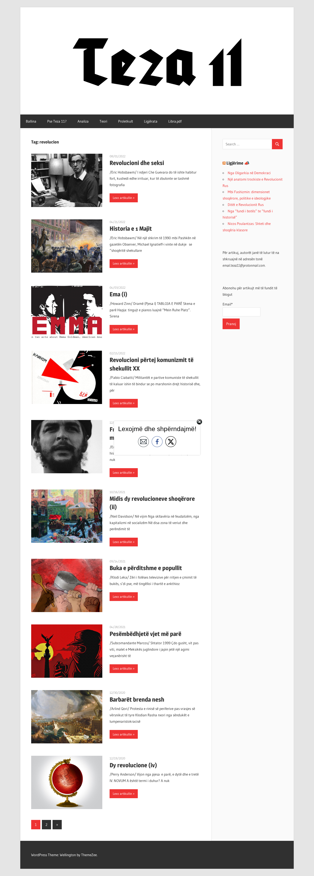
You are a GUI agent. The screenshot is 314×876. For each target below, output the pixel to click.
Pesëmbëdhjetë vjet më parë (145, 633)
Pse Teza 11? (57, 121)
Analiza (83, 121)
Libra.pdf (175, 121)
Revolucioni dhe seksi (137, 163)
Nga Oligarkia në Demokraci (249, 173)
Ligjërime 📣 (237, 163)
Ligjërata (150, 121)
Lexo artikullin (122, 198)
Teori (103, 121)
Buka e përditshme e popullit (146, 568)
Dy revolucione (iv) (133, 765)
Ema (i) (118, 294)
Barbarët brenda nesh (137, 699)
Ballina (31, 121)
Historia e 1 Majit (131, 228)
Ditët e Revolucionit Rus (246, 204)
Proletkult (125, 121)
